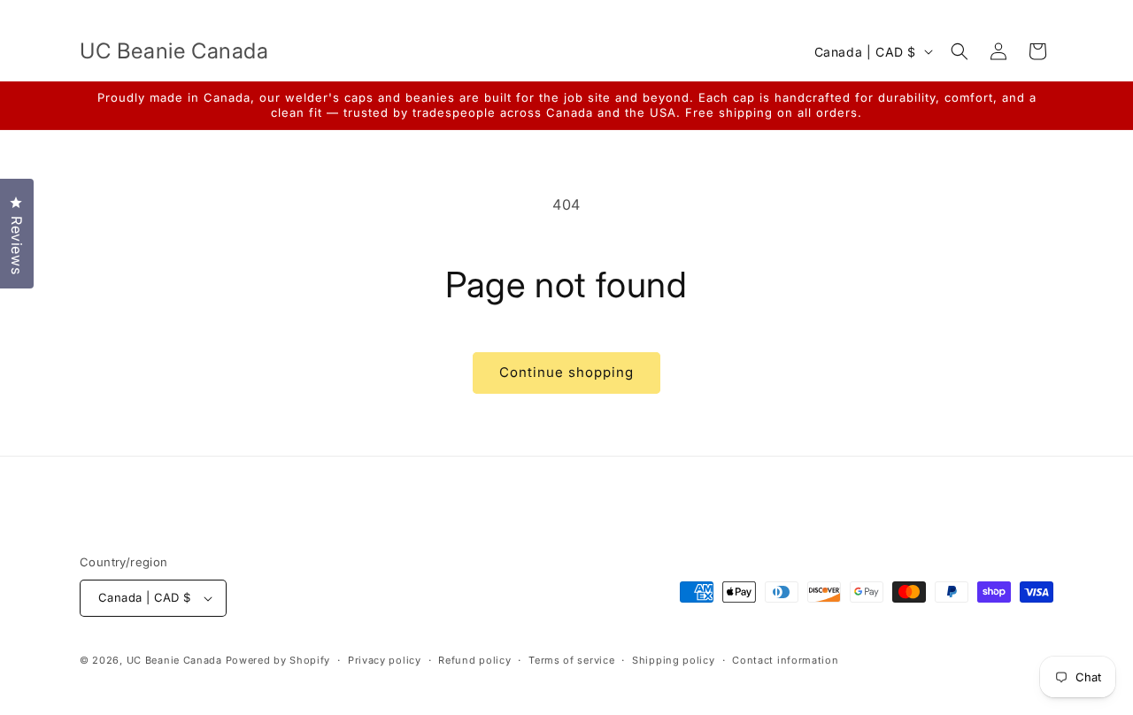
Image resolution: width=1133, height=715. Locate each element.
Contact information (785, 660)
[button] (959, 51)
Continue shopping (566, 372)
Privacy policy (384, 660)
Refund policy (474, 660)
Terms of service (571, 660)
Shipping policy (673, 660)
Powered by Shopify (278, 660)
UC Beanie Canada (174, 660)
